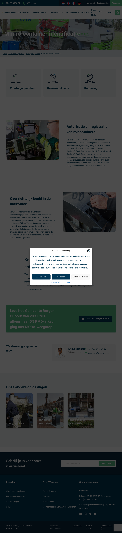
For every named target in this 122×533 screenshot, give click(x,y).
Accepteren (41, 277)
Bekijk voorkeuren (80, 277)
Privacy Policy (65, 282)
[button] (89, 251)
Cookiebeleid (55, 282)
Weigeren (61, 277)
